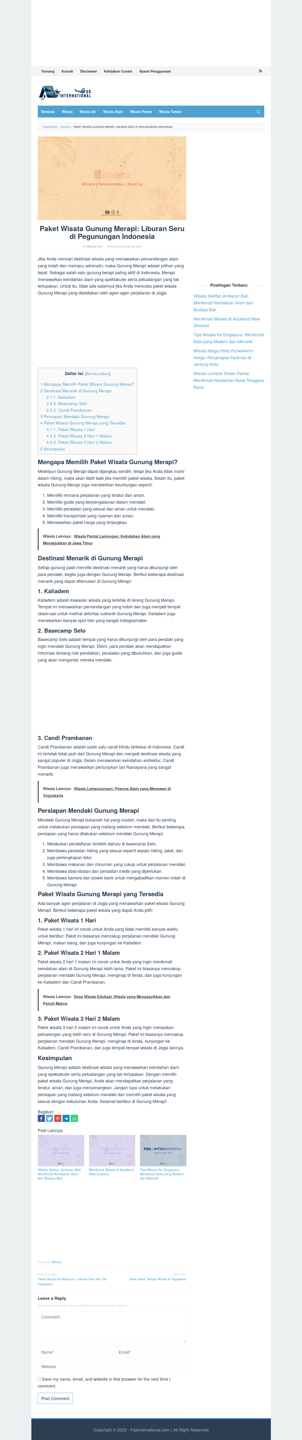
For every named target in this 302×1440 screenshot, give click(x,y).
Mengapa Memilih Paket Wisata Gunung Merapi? (87, 384)
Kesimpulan (52, 449)
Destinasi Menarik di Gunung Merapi (76, 391)
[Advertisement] (151, 33)
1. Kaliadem (61, 397)
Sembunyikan (97, 373)
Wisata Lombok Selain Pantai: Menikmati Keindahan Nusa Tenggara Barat (228, 380)
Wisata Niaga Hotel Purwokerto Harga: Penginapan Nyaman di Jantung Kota (223, 357)
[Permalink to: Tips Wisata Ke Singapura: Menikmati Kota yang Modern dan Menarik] (163, 1150)
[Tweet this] (49, 1118)
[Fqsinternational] (65, 92)
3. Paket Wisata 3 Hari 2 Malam (79, 442)
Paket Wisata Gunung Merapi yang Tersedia (83, 423)
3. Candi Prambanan (69, 410)
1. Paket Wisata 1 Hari (70, 429)
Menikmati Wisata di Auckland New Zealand (111, 1171)
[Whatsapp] (74, 1118)
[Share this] (41, 1118)
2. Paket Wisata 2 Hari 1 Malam (79, 436)
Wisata (56, 1262)
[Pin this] (57, 1118)
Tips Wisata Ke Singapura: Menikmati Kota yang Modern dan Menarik (162, 1174)
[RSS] (260, 71)
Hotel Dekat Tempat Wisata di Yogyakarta (157, 1276)
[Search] (258, 111)
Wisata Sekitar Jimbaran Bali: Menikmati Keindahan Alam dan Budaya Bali (59, 1174)
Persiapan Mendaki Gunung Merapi (74, 416)
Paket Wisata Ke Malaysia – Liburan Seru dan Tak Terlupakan (72, 1279)
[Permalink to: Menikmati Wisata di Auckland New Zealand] (112, 1150)
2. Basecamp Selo (66, 403)
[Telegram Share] (66, 1118)
